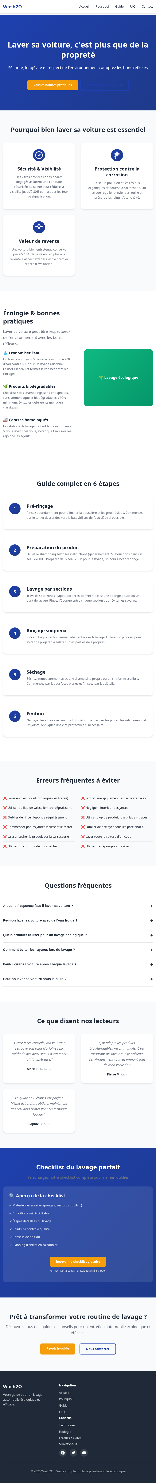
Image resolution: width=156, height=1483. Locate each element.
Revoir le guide (57, 1348)
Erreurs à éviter (70, 1438)
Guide (119, 6)
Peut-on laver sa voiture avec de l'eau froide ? (78, 920)
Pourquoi (102, 6)
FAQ (133, 6)
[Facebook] (63, 1453)
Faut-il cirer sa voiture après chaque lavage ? (78, 964)
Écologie (65, 1432)
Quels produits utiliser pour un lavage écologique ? (78, 935)
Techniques (67, 1425)
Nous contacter (97, 1349)
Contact (147, 6)
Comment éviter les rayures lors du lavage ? (78, 949)
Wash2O (12, 6)
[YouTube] (84, 1453)
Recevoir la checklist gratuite (78, 1261)
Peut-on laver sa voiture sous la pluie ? (78, 979)
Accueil (84, 6)
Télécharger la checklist (104, 85)
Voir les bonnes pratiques (52, 85)
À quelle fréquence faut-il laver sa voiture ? (78, 905)
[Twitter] (73, 1453)
